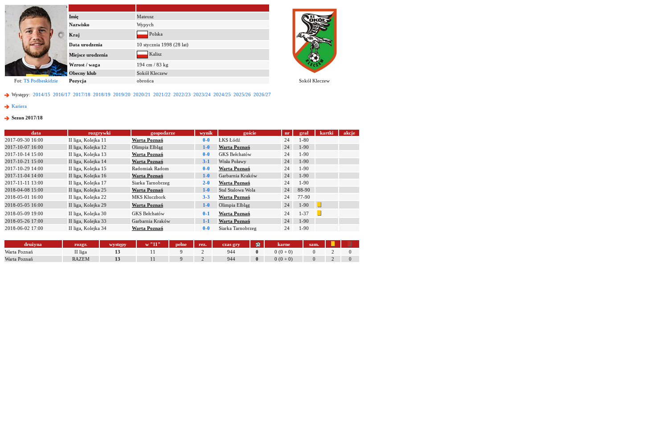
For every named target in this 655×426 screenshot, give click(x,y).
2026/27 (262, 94)
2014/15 (41, 94)
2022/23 (182, 94)
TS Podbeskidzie (41, 80)
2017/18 (81, 94)
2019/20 (122, 94)
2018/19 (102, 94)
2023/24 (202, 94)
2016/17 (61, 94)
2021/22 (162, 94)
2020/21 (142, 94)
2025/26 (242, 94)
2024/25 (222, 94)
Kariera (19, 106)
